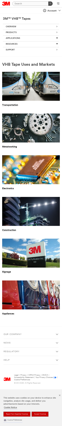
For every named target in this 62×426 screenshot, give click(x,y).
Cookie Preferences (22, 380)
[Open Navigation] (58, 4)
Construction (9, 230)
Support (10, 50)
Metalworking (9, 147)
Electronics (8, 188)
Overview (11, 27)
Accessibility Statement (24, 377)
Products (11, 32)
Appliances (8, 314)
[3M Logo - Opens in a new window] (6, 3)
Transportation (10, 105)
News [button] (7, 343)
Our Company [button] (13, 334)
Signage (6, 272)
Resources (11, 44)
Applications (13, 38)
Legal (16, 375)
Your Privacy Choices (44, 377)
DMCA (45, 375)
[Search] (50, 3)
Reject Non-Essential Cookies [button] (17, 414)
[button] (12, 420)
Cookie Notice (10, 407)
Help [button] (7, 360)
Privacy (23, 375)
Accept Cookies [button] (40, 414)
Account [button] (52, 11)
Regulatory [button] (12, 352)
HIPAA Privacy (34, 375)
